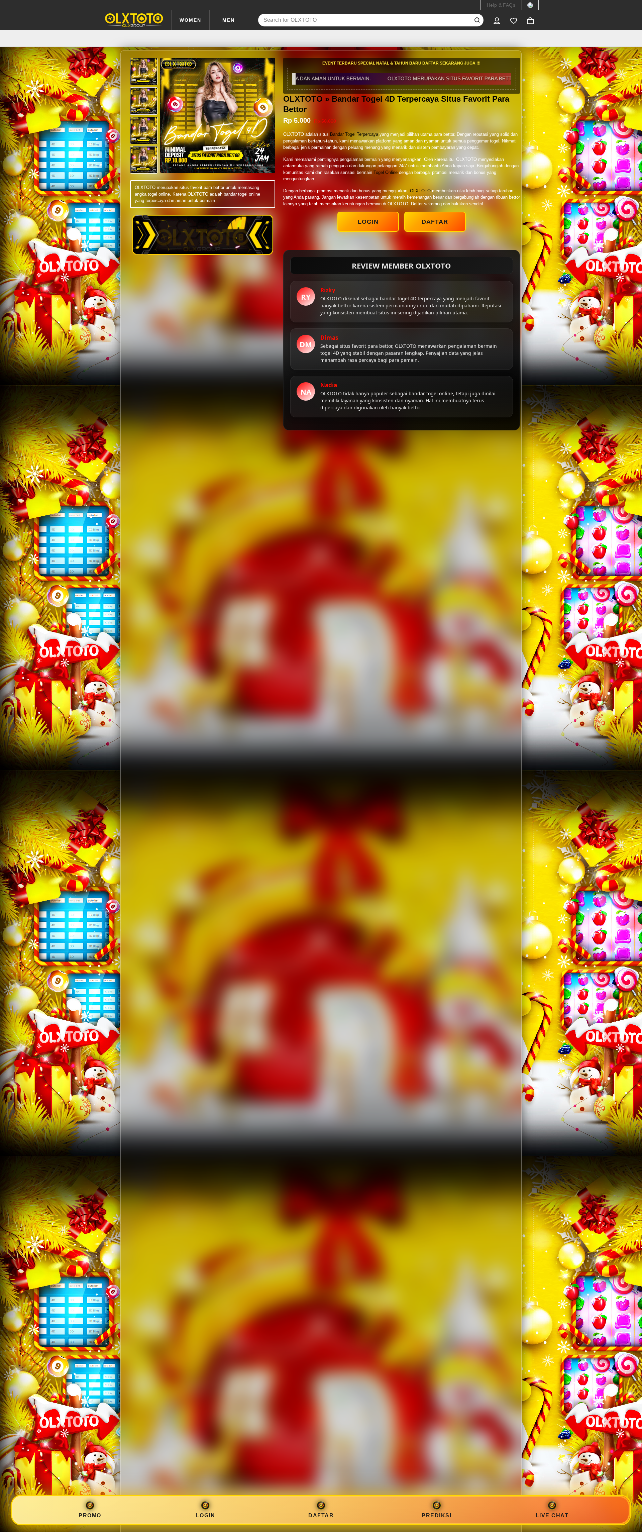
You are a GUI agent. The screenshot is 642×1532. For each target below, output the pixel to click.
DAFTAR (435, 221)
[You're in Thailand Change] (530, 5)
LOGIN (368, 221)
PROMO (90, 1515)
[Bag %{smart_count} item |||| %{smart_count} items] (530, 20)
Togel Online (385, 172)
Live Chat (552, 1515)
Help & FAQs (501, 5)
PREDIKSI (436, 1515)
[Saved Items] (513, 20)
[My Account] (497, 20)
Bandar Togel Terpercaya (354, 134)
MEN (228, 20)
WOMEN (190, 20)
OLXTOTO (420, 190)
